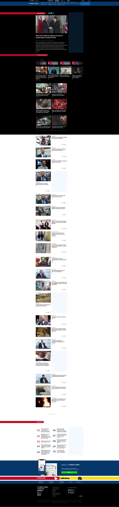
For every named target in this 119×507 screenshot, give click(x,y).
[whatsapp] (32, 0)
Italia (52, 2)
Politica (58, 2)
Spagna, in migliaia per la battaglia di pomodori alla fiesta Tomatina (59, 111)
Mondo (55, 2)
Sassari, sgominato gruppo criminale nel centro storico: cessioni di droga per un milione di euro (62, 446)
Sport (65, 2)
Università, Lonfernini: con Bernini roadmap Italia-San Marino (59, 149)
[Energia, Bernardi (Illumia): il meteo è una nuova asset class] (43, 164)
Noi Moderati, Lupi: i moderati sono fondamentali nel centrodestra (59, 376)
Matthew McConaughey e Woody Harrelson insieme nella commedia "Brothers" (59, 330)
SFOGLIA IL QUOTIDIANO (85, 3)
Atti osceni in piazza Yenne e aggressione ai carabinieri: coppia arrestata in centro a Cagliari (46, 446)
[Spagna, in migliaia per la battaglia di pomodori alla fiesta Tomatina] (59, 104)
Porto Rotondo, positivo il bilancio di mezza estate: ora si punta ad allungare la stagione (41, 77)
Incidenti (54, 4)
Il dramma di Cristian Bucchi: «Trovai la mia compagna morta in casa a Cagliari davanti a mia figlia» (62, 430)
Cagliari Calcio (59, 4)
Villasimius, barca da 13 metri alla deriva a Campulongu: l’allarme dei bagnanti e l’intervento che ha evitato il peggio (46, 436)
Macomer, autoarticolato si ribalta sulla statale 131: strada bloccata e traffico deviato (62, 441)
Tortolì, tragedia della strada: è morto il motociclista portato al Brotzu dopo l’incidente (45, 430)
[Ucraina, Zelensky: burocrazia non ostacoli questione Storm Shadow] (43, 390)
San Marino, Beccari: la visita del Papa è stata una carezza (58, 196)
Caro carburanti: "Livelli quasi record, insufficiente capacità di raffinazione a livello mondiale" (42, 364)
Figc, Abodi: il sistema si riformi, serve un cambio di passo (58, 271)
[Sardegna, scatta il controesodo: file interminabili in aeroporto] (43, 88)
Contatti (54, 491)
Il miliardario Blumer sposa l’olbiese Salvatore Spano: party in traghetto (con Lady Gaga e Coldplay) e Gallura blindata (45, 452)
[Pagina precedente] (55, 414)
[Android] (75, 492)
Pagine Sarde (79, 482)
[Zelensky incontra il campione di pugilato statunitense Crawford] (43, 211)
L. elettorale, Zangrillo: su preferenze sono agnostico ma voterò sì (58, 341)
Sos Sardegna (50, 4)
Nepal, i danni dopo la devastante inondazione (65, 76)
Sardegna (49, 2)
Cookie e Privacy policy (56, 487)
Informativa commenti (56, 494)
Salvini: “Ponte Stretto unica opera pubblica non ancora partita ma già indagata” (59, 222)
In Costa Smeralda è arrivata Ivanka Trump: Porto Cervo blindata (61, 451)
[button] (47, 13)
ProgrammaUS (43, 2)
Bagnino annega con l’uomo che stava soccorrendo (46, 441)
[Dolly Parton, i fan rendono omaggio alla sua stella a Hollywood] (43, 140)
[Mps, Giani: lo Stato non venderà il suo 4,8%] (43, 320)
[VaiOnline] (63, 0)
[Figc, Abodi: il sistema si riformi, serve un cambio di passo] (43, 274)
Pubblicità (54, 490)
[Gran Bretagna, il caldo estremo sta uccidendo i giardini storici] (43, 297)
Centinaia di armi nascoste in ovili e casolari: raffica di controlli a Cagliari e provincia (61, 436)
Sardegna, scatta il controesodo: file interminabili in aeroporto (43, 95)
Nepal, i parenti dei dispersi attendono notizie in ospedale (58, 95)
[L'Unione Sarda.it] (34, 3)
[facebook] (80, 496)
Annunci (68, 2)
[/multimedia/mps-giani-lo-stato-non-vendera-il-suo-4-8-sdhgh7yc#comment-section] (66, 324)
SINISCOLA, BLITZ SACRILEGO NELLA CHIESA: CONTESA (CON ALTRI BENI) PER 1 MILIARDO (43, 111)
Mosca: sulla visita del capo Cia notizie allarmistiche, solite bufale (53, 76)
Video (46, 2)
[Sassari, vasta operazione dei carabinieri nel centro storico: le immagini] (43, 236)
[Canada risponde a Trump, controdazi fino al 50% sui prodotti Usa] (43, 262)
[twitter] (29, 0)
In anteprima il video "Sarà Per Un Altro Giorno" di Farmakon (59, 127)
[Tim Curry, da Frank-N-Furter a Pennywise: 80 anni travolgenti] (78, 70)
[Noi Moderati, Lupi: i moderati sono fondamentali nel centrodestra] (43, 379)
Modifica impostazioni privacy (57, 493)
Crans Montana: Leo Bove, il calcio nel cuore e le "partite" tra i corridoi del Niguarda (59, 246)
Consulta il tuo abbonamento (40, 482)
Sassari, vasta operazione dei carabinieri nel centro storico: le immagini (58, 234)
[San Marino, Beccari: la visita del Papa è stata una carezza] (43, 199)
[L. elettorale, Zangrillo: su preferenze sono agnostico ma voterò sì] (43, 344)
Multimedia (40, 13)
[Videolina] (50, 0)
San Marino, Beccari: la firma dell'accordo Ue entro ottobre (42, 184)
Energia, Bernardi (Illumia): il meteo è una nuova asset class (59, 161)
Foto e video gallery (42, 55)
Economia (61, 2)
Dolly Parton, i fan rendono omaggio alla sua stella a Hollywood (59, 138)
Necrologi (71, 2)
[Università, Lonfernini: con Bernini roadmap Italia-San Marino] (43, 152)
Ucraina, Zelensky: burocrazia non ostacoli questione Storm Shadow (59, 388)
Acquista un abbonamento (51, 482)
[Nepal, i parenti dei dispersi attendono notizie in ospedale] (59, 88)
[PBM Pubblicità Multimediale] (68, 0)
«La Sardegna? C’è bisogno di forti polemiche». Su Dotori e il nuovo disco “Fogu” (59, 400)
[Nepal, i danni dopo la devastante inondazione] (65, 70)
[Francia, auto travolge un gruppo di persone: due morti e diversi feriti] (43, 120)
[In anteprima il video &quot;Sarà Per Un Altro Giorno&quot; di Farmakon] (59, 120)
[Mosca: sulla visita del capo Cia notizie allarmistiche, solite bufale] (53, 70)
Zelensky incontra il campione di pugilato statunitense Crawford (58, 208)
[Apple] (75, 490)
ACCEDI (89, 0)
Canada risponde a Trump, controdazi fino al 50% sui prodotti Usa (59, 259)
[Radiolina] (57, 0)
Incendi (63, 4)
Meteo (75, 2)
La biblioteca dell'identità (62, 482)
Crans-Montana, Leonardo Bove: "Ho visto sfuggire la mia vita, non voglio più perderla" (59, 283)
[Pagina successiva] (47, 414)
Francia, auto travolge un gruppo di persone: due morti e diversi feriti (43, 127)
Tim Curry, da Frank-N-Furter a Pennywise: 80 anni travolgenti (77, 76)
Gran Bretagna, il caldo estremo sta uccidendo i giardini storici (43, 305)
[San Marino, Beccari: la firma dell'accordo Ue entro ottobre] (43, 176)
